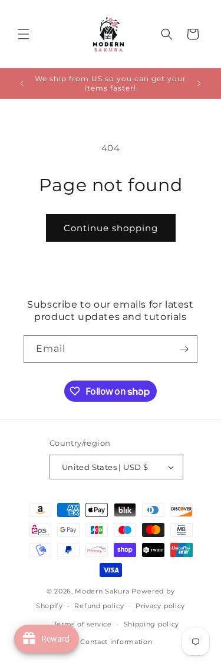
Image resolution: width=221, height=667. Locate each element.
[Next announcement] (199, 83)
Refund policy (99, 606)
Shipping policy (152, 624)
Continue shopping (111, 228)
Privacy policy (160, 606)
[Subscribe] (184, 349)
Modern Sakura (102, 591)
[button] (24, 34)
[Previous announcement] (22, 83)
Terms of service (83, 624)
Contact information (116, 642)
